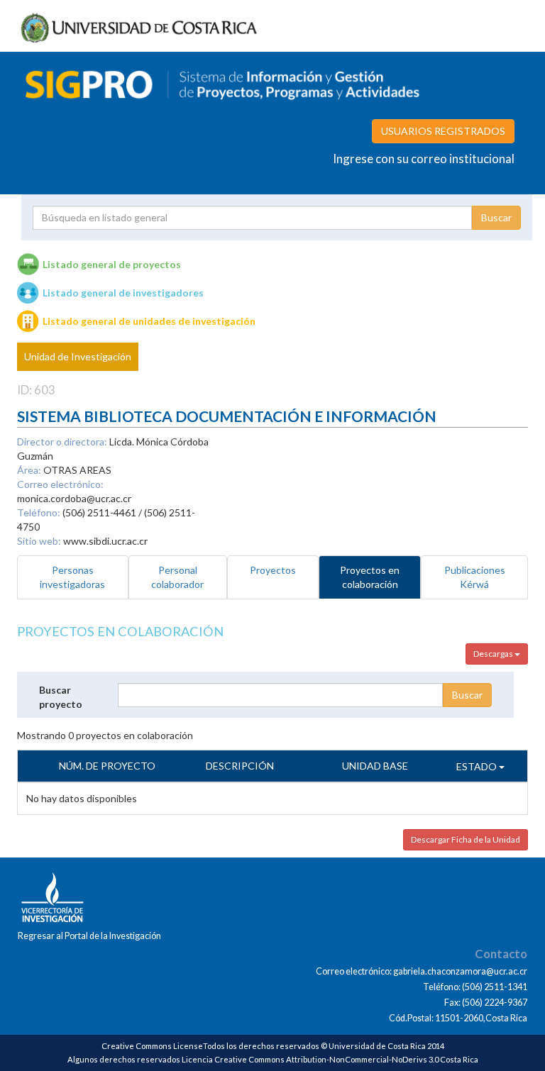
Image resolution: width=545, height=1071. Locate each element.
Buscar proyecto (60, 697)
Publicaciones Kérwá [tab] (474, 577)
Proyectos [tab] (273, 570)
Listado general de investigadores (123, 293)
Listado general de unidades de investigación (149, 321)
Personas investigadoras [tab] (72, 577)
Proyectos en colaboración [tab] (370, 577)
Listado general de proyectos (112, 264)
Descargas (493, 653)
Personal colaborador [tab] (177, 577)
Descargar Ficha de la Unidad (465, 839)
